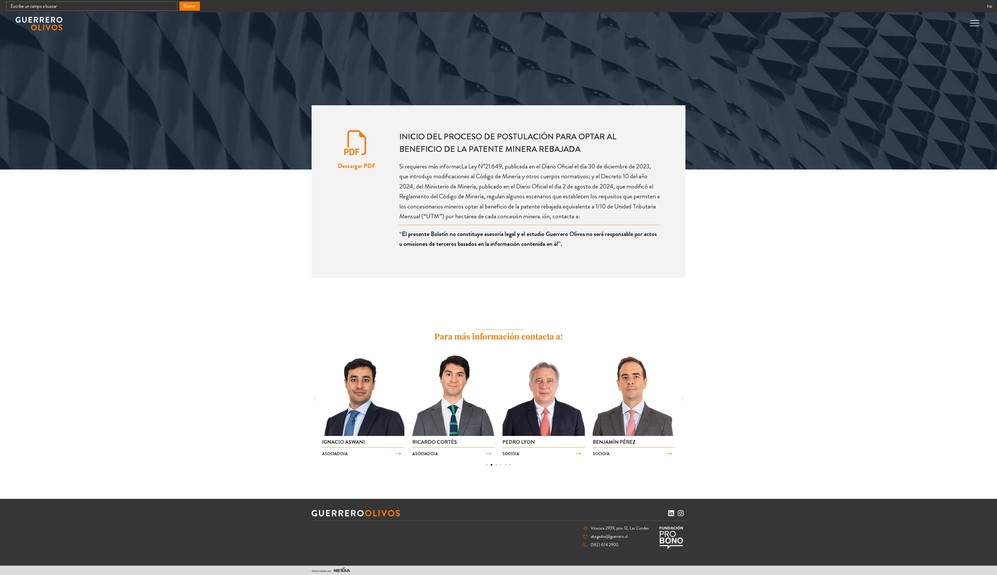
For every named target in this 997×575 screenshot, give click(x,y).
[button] (315, 399)
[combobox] (91, 6)
